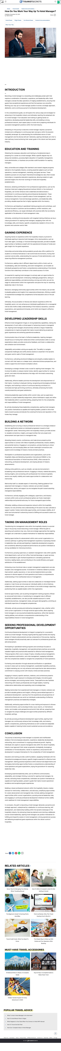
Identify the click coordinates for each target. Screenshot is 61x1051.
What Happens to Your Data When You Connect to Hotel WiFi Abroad (25, 1021)
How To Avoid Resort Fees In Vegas (16, 1018)
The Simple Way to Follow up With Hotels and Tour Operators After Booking (43, 941)
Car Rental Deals (28, 20)
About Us (6, 1037)
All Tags (55, 1037)
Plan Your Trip (10, 24)
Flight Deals (18, 20)
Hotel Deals (9, 20)
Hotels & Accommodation (42, 20)
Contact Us (39, 1037)
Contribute (11, 1037)
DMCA (50, 1037)
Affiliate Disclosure (31, 1037)
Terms (17, 1037)
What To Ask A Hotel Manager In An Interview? (19, 1015)
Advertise (46, 1037)
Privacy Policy (23, 1037)
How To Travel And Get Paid (14, 1024)
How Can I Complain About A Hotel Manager (19, 1027)
